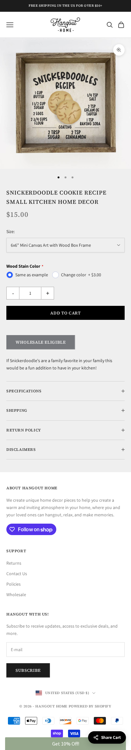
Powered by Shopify (90, 706)
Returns (13, 563)
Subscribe (28, 670)
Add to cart (65, 313)
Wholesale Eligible (41, 342)
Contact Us (16, 573)
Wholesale (16, 594)
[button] (65, 743)
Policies (13, 584)
